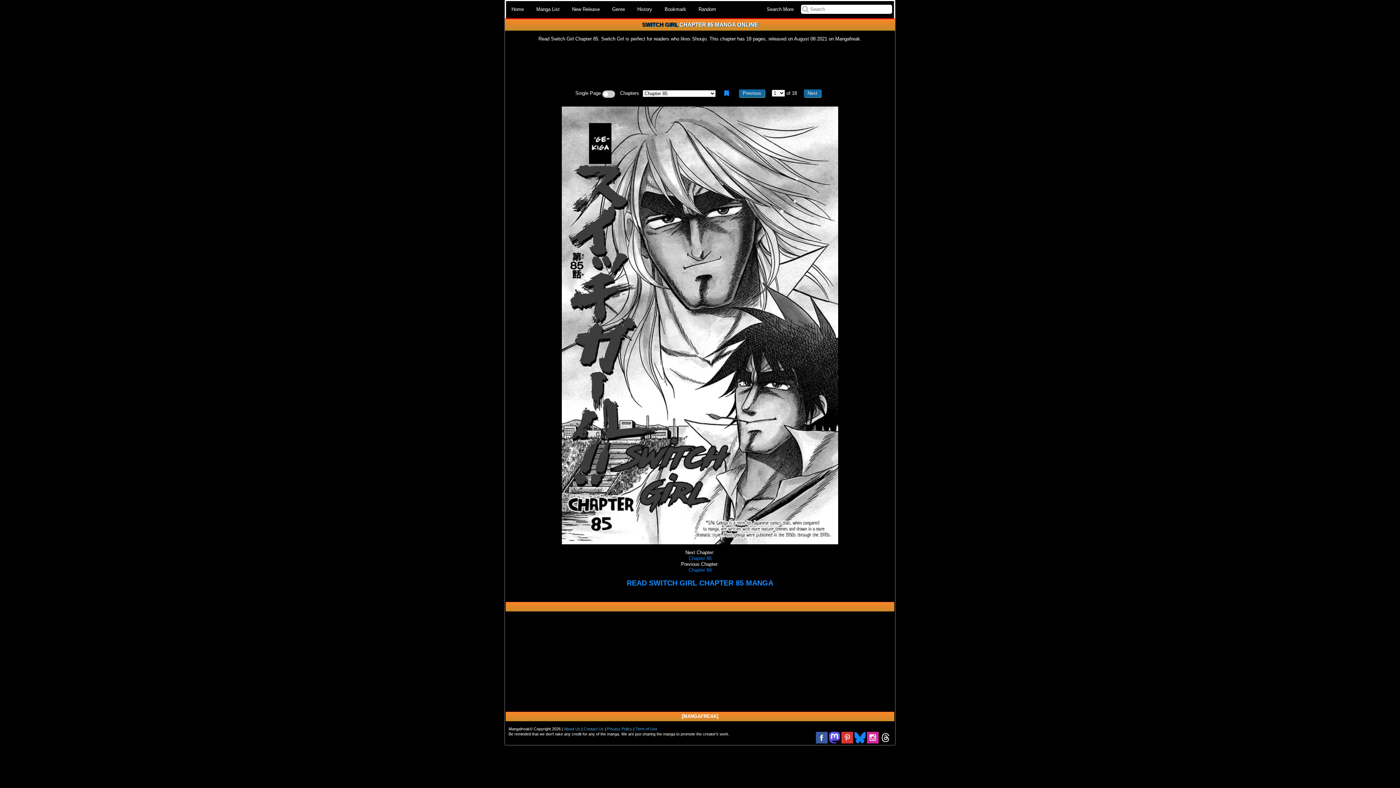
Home (518, 9)
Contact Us (594, 729)
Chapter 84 (700, 570)
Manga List (548, 9)
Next (812, 93)
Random (707, 9)
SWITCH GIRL (660, 25)
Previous (752, 93)
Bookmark (675, 9)
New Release (586, 9)
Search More (780, 9)
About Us (572, 729)
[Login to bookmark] (726, 93)
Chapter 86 (700, 558)
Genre (618, 9)
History (644, 9)
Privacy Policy (619, 729)
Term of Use (646, 729)
